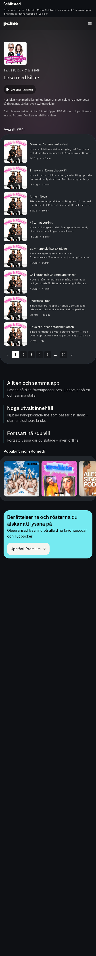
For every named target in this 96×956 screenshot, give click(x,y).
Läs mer (43, 13)
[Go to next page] (71, 354)
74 (64, 354)
